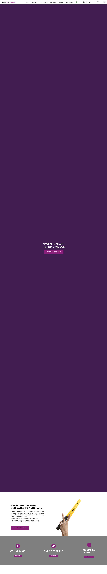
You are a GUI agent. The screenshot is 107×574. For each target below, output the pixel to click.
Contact (61, 2)
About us (53, 2)
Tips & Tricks (43, 2)
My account (69, 2)
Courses (34, 2)
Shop (27, 2)
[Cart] (101, 2)
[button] (104, 2)
